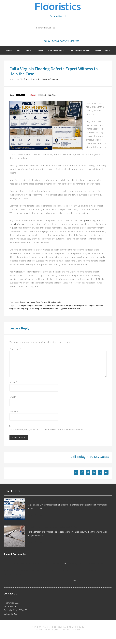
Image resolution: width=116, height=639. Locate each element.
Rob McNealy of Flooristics (22, 271)
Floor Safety (41, 302)
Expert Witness (27, 302)
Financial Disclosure (52, 627)
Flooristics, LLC (58, 8)
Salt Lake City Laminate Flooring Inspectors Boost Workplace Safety (65, 500)
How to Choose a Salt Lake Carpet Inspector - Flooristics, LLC (34, 563)
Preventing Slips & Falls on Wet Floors (85, 563)
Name (13, 382)
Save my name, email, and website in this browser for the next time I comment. (46, 429)
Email (12, 396)
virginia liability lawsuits (46, 308)
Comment (15, 349)
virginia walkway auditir (70, 308)
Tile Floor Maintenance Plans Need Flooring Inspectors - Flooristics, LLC (38, 580)
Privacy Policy (76, 627)
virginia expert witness (31, 305)
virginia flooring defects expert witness (84, 305)
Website (13, 411)
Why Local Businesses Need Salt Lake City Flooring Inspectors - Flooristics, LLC (42, 570)
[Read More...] (35, 514)
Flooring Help (54, 302)
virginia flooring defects (54, 305)
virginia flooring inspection (22, 308)
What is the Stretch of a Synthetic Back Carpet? (53, 527)
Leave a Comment (50, 79)
